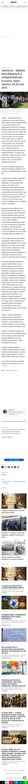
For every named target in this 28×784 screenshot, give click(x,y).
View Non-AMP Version (18, 777)
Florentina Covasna (11, 370)
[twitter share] (3, 467)
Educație (9, 582)
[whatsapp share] (15, 467)
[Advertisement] (14, 53)
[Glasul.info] (14, 2)
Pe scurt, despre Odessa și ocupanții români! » (14, 422)
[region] (14, 21)
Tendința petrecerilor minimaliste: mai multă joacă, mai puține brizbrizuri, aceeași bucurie (14, 683)
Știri (9, 37)
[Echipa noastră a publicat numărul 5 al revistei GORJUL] (14, 547)
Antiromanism (5, 709)
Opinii (8, 643)
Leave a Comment (14, 459)
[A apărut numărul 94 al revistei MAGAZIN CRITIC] (14, 501)
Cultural (4, 67)
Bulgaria (13, 6)
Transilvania (13, 709)
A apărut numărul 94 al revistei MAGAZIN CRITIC (13, 587)
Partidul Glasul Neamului (9, 611)
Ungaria (20, 709)
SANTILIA (5, 483)
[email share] (6, 467)
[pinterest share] (9, 467)
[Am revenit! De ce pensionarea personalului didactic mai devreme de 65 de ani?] (14, 635)
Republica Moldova (21, 6)
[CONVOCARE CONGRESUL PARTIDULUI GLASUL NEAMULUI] (14, 602)
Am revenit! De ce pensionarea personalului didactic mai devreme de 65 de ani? (14, 650)
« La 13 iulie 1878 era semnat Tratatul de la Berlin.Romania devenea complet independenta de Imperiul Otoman (13, 431)
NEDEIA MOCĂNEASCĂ (19, 481)
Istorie (4, 745)
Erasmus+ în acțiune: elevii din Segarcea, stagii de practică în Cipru (13, 535)
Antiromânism (5, 6)
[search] (25, 2)
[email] (7, 782)
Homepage (4, 37)
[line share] (18, 467)
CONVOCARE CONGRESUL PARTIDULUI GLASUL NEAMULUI (14, 617)
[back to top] (24, 778)
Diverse (4, 676)
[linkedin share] (12, 467)
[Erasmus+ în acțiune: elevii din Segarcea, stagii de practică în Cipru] (14, 523)
